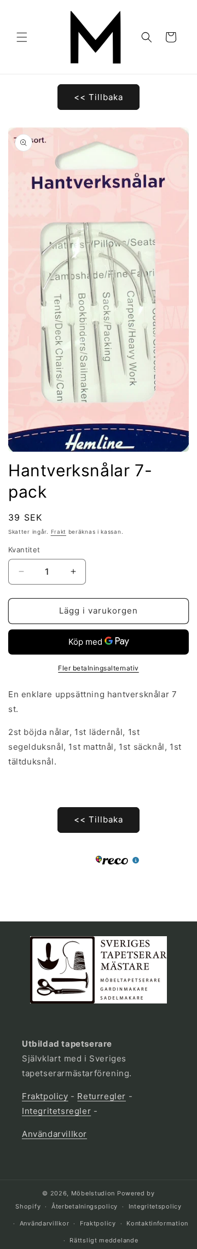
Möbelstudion (93, 1193)
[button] (22, 37)
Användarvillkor (54, 1134)
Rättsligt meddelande (103, 1240)
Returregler (101, 1096)
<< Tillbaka (98, 97)
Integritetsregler (56, 1111)
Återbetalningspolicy (84, 1206)
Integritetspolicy (155, 1206)
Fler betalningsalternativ (98, 668)
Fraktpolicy (45, 1096)
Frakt (59, 531)
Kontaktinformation (157, 1223)
